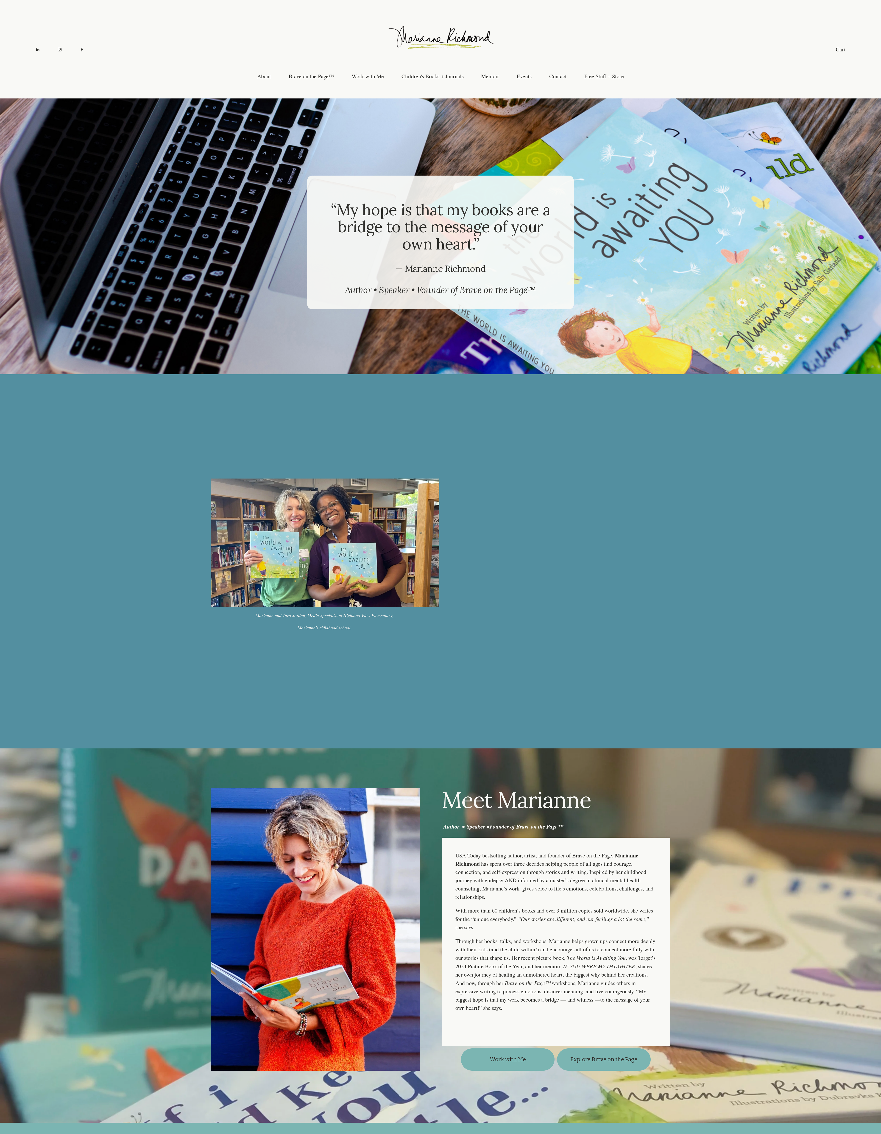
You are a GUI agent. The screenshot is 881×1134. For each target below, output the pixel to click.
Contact (558, 76)
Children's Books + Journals (432, 76)
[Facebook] (82, 49)
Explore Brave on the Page (603, 1059)
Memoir (490, 76)
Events (524, 76)
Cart (841, 49)
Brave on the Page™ (311, 76)
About (264, 76)
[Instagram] (59, 49)
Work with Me (368, 76)
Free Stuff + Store (604, 76)
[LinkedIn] (37, 49)
